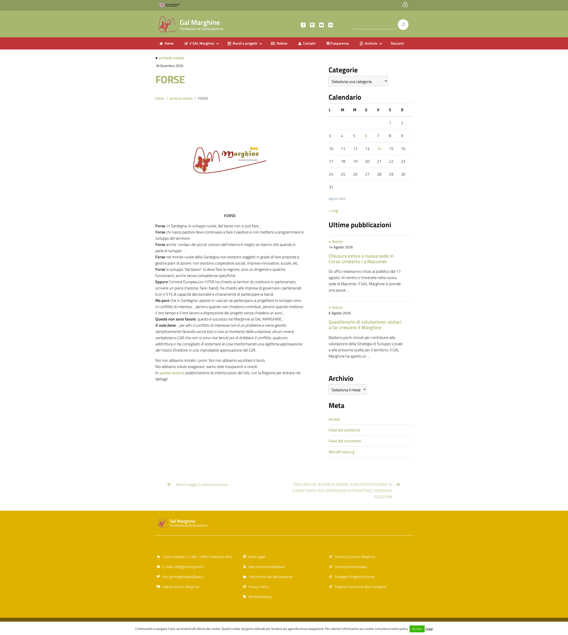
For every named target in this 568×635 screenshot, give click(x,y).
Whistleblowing (259, 596)
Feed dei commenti (345, 441)
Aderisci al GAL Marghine (180, 586)
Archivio (371, 43)
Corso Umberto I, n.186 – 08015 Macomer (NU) (197, 556)
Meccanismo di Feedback (266, 566)
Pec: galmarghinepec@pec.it (183, 576)
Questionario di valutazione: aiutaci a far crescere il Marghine (365, 324)
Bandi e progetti (245, 43)
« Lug (333, 211)
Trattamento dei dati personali (270, 576)
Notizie (282, 43)
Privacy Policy (258, 586)
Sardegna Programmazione (354, 576)
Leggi (429, 628)
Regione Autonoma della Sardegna (360, 586)
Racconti (397, 43)
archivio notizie (171, 58)
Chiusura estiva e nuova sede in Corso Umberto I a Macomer (361, 258)
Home (169, 43)
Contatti (309, 43)
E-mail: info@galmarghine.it (183, 566)
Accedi (334, 419)
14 (379, 149)
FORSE (170, 79)
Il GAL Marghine (202, 43)
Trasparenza (339, 43)
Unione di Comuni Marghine (355, 556)
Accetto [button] (417, 629)
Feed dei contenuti (344, 430)
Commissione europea (351, 566)
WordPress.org (341, 452)
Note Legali (256, 556)
